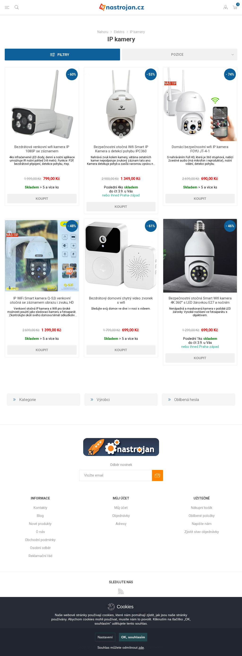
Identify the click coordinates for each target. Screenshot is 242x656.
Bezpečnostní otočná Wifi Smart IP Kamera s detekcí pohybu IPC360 (121, 149)
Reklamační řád (40, 556)
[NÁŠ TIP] (170, 70)
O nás (40, 532)
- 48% (72, 226)
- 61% (151, 226)
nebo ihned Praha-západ (121, 195)
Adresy (121, 524)
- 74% (230, 74)
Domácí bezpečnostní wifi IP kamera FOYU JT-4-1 (200, 149)
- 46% (230, 226)
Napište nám (202, 524)
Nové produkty (40, 524)
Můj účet (121, 508)
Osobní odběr (40, 548)
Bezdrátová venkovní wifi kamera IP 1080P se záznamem (41, 149)
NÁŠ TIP (170, 83)
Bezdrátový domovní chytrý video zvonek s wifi (121, 300)
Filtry (63, 55)
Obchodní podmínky (40, 540)
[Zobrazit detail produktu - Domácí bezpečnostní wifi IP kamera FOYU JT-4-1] (200, 104)
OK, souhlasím (133, 637)
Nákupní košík (201, 508)
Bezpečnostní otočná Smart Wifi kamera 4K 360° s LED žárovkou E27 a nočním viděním (200, 302)
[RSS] (121, 591)
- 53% (151, 74)
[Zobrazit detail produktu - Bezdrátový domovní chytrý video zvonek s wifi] (121, 256)
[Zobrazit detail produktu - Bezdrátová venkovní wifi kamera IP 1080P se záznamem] (42, 104)
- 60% (72, 74)
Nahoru (102, 32)
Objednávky (121, 516)
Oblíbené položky (202, 516)
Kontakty (40, 508)
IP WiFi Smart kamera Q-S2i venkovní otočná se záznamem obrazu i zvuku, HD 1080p (42, 302)
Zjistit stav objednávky (201, 532)
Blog (40, 516)
